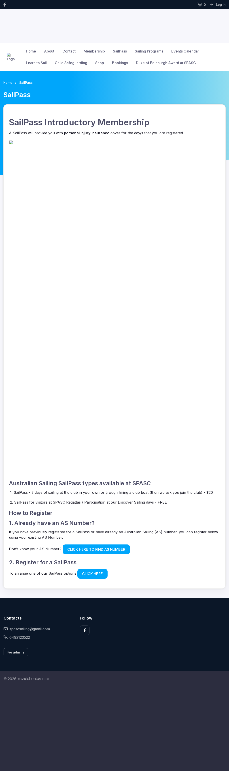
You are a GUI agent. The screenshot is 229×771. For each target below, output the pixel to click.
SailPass (120, 51)
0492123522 (19, 637)
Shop (99, 63)
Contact (69, 51)
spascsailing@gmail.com (29, 629)
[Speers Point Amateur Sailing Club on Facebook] (4, 4)
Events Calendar (185, 51)
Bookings (120, 63)
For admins (15, 652)
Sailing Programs (149, 51)
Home (31, 51)
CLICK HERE (92, 573)
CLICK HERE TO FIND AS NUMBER (96, 549)
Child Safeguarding (71, 63)
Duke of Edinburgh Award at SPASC (166, 63)
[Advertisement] (114, 729)
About (49, 51)
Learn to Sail (36, 63)
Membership (94, 51)
